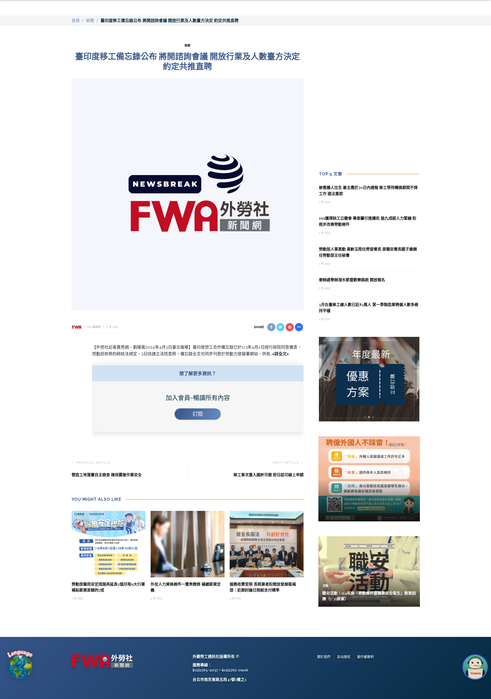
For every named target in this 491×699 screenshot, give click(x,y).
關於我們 (323, 657)
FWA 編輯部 (93, 327)
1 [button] (366, 417)
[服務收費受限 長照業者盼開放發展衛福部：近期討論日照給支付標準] (267, 543)
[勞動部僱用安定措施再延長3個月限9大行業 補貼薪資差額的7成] (109, 543)
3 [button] (374, 417)
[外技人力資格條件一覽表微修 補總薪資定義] (188, 543)
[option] (369, 379)
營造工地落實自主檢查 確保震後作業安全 (107, 474)
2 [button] (370, 417)
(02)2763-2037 (205, 669)
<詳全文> (280, 353)
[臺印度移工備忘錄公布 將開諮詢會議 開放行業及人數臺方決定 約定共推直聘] (188, 193)
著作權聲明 (365, 657)
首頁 (76, 20)
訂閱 (198, 414)
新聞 (90, 20)
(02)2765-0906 (235, 669)
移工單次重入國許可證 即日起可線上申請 (268, 474)
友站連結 (343, 657)
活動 (325, 586)
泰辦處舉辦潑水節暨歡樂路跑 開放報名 (352, 279)
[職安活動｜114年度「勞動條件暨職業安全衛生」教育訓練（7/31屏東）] (369, 571)
